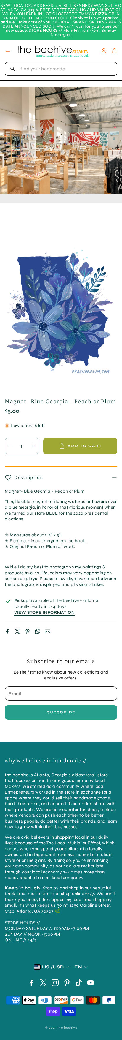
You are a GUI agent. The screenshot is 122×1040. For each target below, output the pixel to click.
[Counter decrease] (10, 446)
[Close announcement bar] (116, 4)
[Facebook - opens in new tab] (31, 982)
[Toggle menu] (8, 51)
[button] (61, 68)
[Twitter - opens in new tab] (43, 982)
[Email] (47, 631)
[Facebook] (7, 631)
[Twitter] (17, 631)
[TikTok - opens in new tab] (78, 982)
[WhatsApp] (37, 631)
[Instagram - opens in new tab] (55, 982)
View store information (44, 612)
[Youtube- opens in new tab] (90, 982)
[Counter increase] (33, 446)
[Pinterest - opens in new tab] (66, 982)
